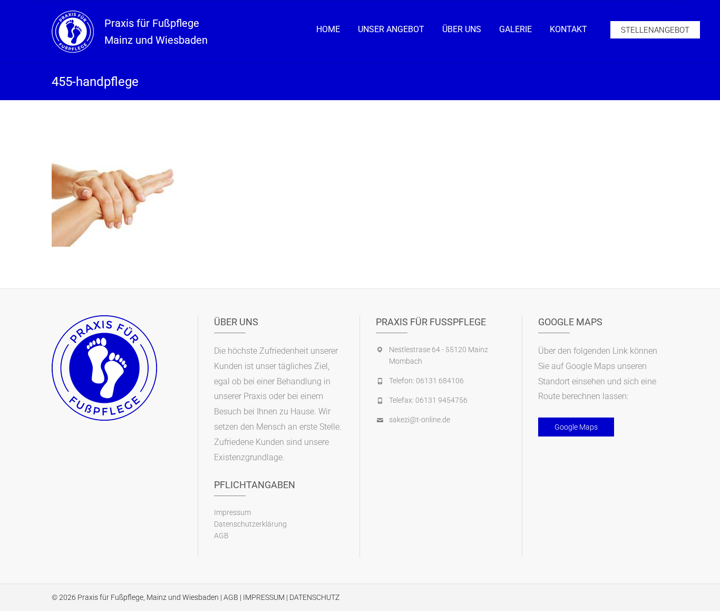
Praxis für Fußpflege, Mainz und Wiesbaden (148, 597)
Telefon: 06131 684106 (426, 380)
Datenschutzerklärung (250, 524)
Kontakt (568, 29)
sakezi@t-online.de (419, 419)
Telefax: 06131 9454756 (428, 400)
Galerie (515, 29)
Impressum (232, 512)
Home (328, 29)
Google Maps (576, 427)
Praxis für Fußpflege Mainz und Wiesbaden (156, 31)
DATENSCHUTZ (314, 597)
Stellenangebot (655, 30)
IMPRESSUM (264, 597)
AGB (221, 535)
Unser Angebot (391, 29)
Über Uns (461, 29)
